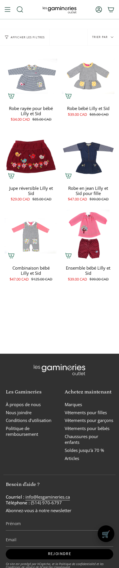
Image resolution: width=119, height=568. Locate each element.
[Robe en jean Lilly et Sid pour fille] (88, 156)
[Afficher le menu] (7, 9)
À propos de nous (23, 404)
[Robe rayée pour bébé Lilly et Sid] (31, 76)
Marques (73, 404)
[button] (19, 9)
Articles (72, 458)
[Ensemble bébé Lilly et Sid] (88, 236)
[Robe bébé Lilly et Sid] (88, 76)
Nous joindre (18, 412)
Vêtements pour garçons (89, 420)
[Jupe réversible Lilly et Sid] (31, 156)
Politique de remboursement (22, 431)
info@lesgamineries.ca (47, 497)
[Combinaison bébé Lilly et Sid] (31, 236)
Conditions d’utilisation (28, 420)
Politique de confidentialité (77, 564)
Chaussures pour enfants (81, 439)
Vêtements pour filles (86, 412)
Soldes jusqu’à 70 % (84, 450)
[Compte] (98, 9)
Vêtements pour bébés (87, 428)
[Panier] (110, 9)
